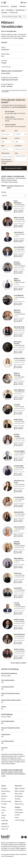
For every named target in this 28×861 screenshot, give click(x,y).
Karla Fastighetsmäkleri (7, 680)
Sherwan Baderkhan (17, 263)
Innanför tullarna (18, 772)
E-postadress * (18, 145)
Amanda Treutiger (17, 435)
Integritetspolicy (19, 812)
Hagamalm (22, 773)
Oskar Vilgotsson (19, 390)
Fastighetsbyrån (5, 734)
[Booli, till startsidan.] (5, 2)
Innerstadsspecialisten (7, 686)
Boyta (16, 130)
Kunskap (3, 793)
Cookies (17, 817)
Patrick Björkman (19, 634)
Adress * (3, 130)
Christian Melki (18, 466)
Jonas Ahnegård (19, 451)
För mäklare (4, 804)
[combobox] (10, 16)
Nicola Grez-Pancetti (18, 342)
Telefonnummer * (5, 153)
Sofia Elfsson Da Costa (19, 481)
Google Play (4, 826)
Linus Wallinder (19, 295)
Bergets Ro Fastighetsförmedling (10, 693)
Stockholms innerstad (12, 773)
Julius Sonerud (18, 232)
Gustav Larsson (19, 649)
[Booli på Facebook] (25, 837)
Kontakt (3, 818)
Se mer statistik (5, 73)
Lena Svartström (19, 527)
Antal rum (17, 138)
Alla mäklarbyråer (19, 796)
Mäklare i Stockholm (20, 788)
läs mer (15, 182)
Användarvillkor (18, 810)
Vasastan (20, 38)
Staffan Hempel (19, 619)
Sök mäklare (14, 6)
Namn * (3, 145)
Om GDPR (17, 815)
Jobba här (3, 815)
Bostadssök (4, 788)
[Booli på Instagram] (22, 837)
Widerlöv (3, 706)
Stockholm (4, 12)
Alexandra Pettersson (17, 311)
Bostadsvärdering (5, 791)
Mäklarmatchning (19, 804)
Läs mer (3, 776)
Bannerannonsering (6, 801)
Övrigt (16, 153)
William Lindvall (19, 217)
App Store (3, 829)
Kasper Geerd (18, 419)
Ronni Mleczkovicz (18, 202)
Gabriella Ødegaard (17, 542)
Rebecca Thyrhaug (17, 374)
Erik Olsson (4, 747)
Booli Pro (3, 799)
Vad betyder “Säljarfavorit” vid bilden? (15, 186)
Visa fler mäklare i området (18, 662)
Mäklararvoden (18, 801)
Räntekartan (4, 796)
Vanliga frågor (4, 820)
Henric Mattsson (19, 247)
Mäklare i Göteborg (19, 791)
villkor (5, 163)
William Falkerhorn (17, 279)
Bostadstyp (4, 138)
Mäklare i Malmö (18, 793)
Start (2, 10)
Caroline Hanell (18, 497)
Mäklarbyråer (23, 6)
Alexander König (19, 327)
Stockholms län (20, 10)
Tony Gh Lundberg (17, 604)
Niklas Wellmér (18, 558)
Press (2, 812)
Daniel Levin (18, 573)
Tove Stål (17, 405)
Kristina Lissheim (19, 358)
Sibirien (3, 773)
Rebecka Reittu (19, 512)
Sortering (3, 192)
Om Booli (3, 810)
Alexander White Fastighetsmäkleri (11, 700)
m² (25, 134)
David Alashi (18, 588)
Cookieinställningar (19, 820)
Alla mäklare (18, 799)
